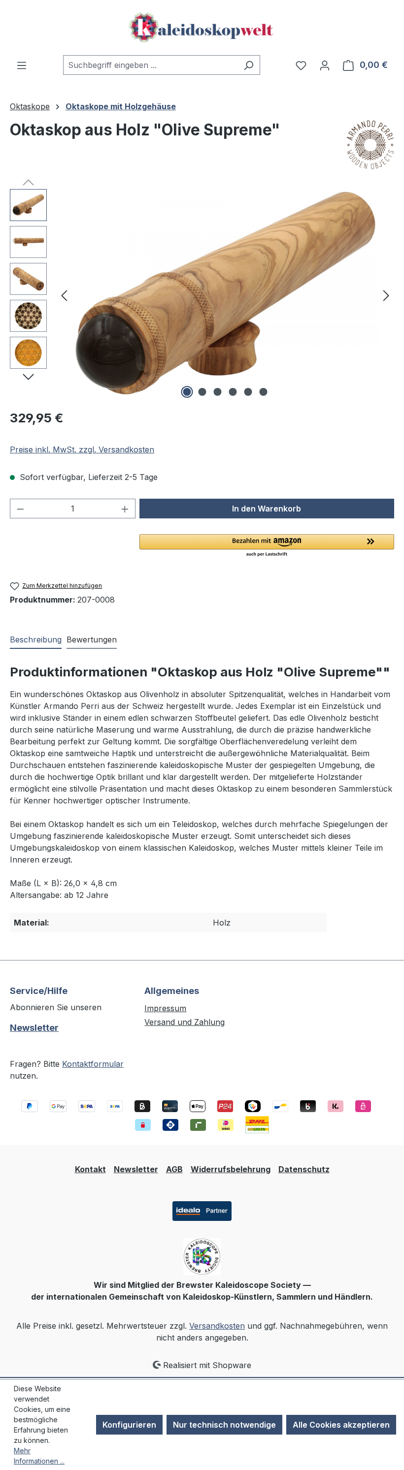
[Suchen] (248, 65)
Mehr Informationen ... (39, 1455)
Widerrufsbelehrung (230, 1169)
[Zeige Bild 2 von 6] (202, 392)
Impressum (165, 1008)
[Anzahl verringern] (20, 508)
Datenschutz (304, 1169)
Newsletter (34, 1028)
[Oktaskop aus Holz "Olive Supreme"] (225, 295)
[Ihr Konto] (325, 65)
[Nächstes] (386, 295)
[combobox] (150, 65)
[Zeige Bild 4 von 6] (233, 392)
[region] (202, 295)
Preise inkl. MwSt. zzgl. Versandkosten (82, 449)
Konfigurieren (129, 1425)
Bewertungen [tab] (92, 639)
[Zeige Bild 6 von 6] (264, 392)
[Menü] (22, 65)
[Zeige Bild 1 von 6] (187, 392)
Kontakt (90, 1169)
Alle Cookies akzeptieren (341, 1425)
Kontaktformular (93, 1064)
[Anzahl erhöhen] (125, 508)
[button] (266, 546)
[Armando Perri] (370, 144)
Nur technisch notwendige (224, 1425)
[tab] (36, 640)
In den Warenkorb (266, 508)
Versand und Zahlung (184, 1022)
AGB (174, 1169)
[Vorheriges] (64, 295)
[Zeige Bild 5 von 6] (248, 392)
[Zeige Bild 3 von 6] (218, 392)
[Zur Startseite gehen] (202, 27)
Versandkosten (217, 1326)
